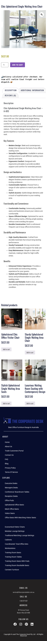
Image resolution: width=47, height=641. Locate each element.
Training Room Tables (13, 557)
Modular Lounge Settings (14, 531)
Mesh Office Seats (12, 509)
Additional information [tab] (32, 90)
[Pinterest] (26, 624)
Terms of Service (11, 472)
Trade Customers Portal (14, 451)
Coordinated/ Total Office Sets (16, 544)
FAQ (6, 459)
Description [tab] (11, 90)
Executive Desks (11, 483)
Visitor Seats (10, 513)
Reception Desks (11, 496)
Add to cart (17, 65)
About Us (8, 446)
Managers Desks (11, 488)
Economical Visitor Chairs (15, 527)
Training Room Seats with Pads (17, 561)
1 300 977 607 (23, 601)
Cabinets (8, 540)
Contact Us (9, 455)
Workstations (10, 548)
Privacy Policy (10, 468)
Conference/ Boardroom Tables (17, 492)
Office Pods (9, 500)
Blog (6, 464)
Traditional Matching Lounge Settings (19, 535)
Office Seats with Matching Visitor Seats (20, 518)
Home (7, 442)
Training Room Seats (13, 553)
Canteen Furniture (12, 570)
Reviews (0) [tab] (10, 95)
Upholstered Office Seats (14, 505)
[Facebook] (15, 624)
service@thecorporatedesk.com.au (23, 592)
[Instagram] (20, 624)
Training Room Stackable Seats (17, 565)
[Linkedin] (32, 624)
